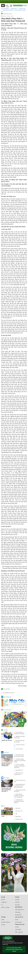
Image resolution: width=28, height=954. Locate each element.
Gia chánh (6, 778)
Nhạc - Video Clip (19, 932)
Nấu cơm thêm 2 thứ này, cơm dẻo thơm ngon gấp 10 (6, 790)
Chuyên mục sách (11, 5)
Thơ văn (3, 899)
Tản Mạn (3, 917)
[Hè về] (7, 811)
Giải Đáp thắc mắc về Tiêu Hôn (19, 741)
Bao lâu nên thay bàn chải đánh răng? (19, 755)
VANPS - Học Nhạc (5, 907)
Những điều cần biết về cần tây (19, 790)
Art (4, 806)
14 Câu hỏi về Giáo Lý (19, 745)
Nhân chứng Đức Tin (19, 909)
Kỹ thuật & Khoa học (5, 922)
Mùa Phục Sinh (7, 13)
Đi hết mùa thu (19, 819)
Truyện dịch (3, 902)
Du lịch (16, 919)
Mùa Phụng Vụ (18, 914)
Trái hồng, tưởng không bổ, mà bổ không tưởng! (19, 760)
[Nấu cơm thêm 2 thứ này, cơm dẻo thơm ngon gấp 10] (7, 783)
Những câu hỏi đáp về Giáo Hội (19, 737)
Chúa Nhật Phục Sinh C (8, 692)
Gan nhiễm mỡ (19, 770)
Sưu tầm (17, 899)
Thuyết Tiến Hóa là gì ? (7, 741)
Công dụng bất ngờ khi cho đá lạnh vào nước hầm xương (19, 786)
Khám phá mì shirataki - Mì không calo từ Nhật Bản (19, 795)
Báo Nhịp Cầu (7, 697)
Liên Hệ (17, 927)
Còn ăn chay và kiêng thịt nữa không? (19, 732)
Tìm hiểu (3, 924)
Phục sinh (17, 808)
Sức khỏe (6, 752)
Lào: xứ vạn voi (19, 917)
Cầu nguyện (17, 912)
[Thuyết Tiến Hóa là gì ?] (7, 735)
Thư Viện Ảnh (18, 929)
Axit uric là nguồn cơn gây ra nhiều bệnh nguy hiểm (19, 766)
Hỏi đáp (5, 730)
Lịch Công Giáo (7, 710)
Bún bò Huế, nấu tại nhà (19, 781)
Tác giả (3, 897)
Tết (16, 813)
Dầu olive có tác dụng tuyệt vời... (18, 773)
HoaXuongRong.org (10, 941)
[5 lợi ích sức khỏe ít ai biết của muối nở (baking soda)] (7, 758)
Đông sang (18, 816)
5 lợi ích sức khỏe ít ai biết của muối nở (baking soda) (7, 764)
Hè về (3, 816)
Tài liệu (2, 919)
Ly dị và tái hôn (19, 749)
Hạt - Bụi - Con (18, 811)
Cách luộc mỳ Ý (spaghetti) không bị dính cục (19, 801)
